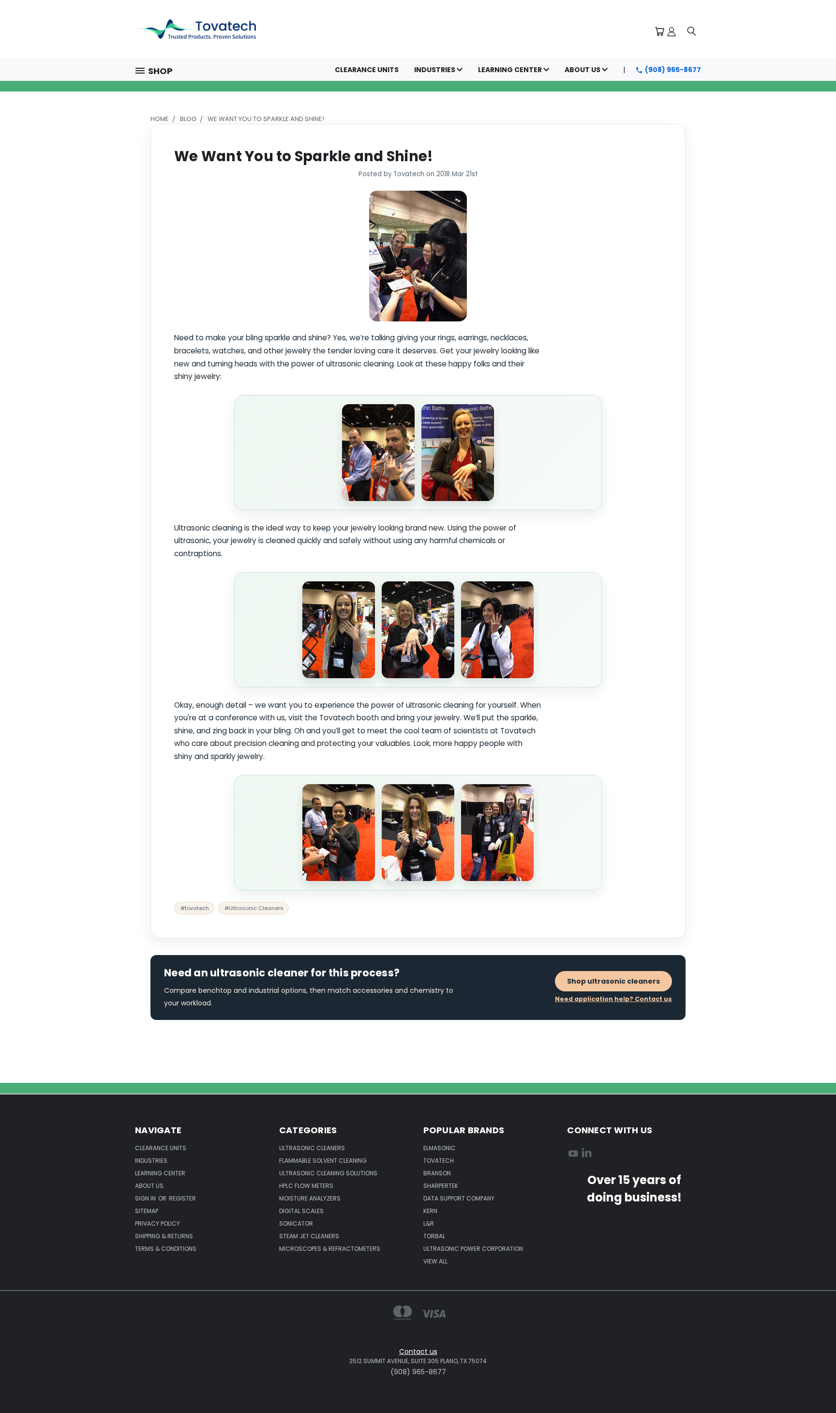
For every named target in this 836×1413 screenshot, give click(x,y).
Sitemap (146, 1211)
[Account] (671, 31)
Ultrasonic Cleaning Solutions (328, 1173)
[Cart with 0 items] (659, 31)
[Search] (691, 31)
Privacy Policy (157, 1223)
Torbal (434, 1236)
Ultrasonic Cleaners (312, 1148)
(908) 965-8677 (673, 70)
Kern (430, 1211)
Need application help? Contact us (613, 999)
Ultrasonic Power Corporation (473, 1249)
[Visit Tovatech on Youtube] (573, 1155)
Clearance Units (367, 70)
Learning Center (510, 70)
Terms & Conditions (165, 1249)
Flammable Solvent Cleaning (323, 1160)
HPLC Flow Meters (306, 1186)
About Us (583, 70)
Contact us (418, 1351)
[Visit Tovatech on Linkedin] (587, 1155)
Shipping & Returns (164, 1236)
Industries (435, 70)
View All (435, 1261)
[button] (157, 70)
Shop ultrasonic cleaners (613, 981)
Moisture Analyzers (310, 1198)
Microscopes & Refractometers (329, 1249)
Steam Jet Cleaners (309, 1236)
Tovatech (438, 1160)
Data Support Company (458, 1198)
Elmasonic (439, 1148)
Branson (437, 1173)
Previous (810, 1352)
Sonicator (296, 1223)
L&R (428, 1223)
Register (182, 1198)
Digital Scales (301, 1211)
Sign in (146, 1198)
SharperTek (440, 1186)
